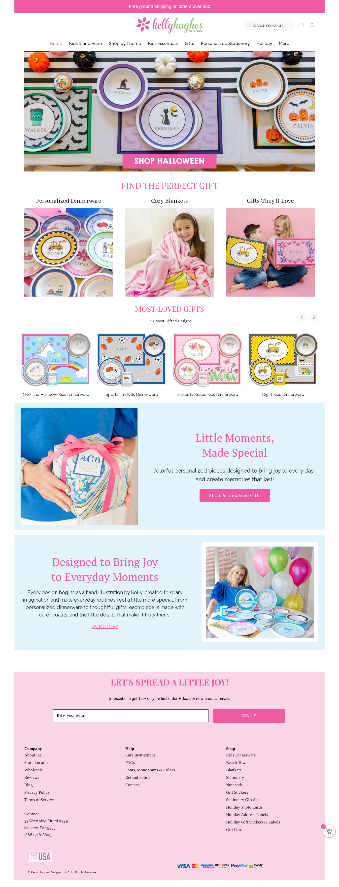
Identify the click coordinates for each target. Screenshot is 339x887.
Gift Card (234, 829)
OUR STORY (105, 626)
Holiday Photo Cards (244, 807)
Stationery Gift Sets (243, 799)
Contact (132, 785)
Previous (302, 317)
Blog (28, 785)
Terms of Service (39, 799)
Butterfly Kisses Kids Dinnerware (207, 394)
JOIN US (248, 716)
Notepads (234, 785)
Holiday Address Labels (247, 814)
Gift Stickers (237, 792)
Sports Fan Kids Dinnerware (131, 394)
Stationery (235, 777)
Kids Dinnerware (241, 755)
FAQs (130, 762)
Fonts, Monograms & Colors (150, 770)
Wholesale (33, 770)
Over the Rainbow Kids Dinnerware (56, 394)
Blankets (233, 770)
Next (313, 317)
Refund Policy (137, 777)
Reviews (31, 777)
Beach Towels (238, 762)
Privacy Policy (37, 792)
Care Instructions (140, 755)
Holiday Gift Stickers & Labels (253, 822)
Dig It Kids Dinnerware (283, 394)
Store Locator (36, 762)
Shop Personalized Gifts (234, 495)
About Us (32, 755)
